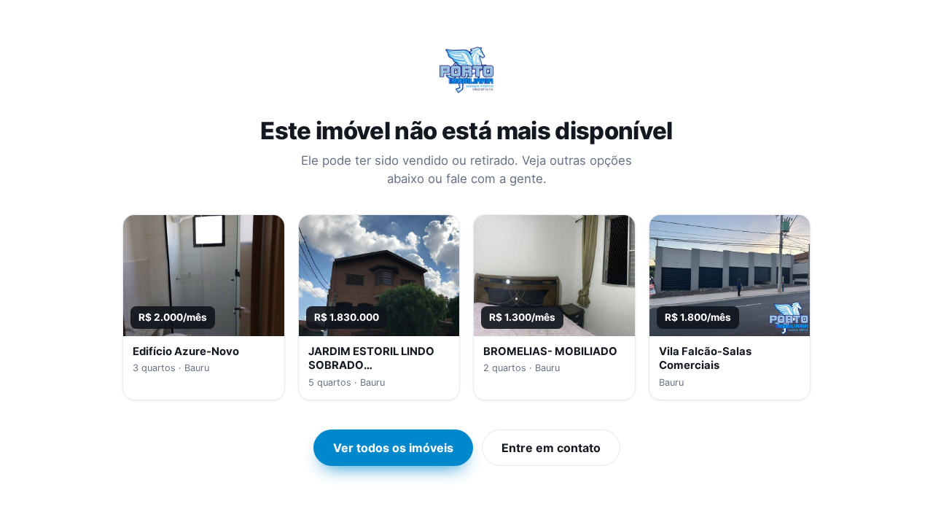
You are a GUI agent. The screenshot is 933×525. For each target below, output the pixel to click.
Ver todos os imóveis (393, 447)
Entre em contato (551, 447)
